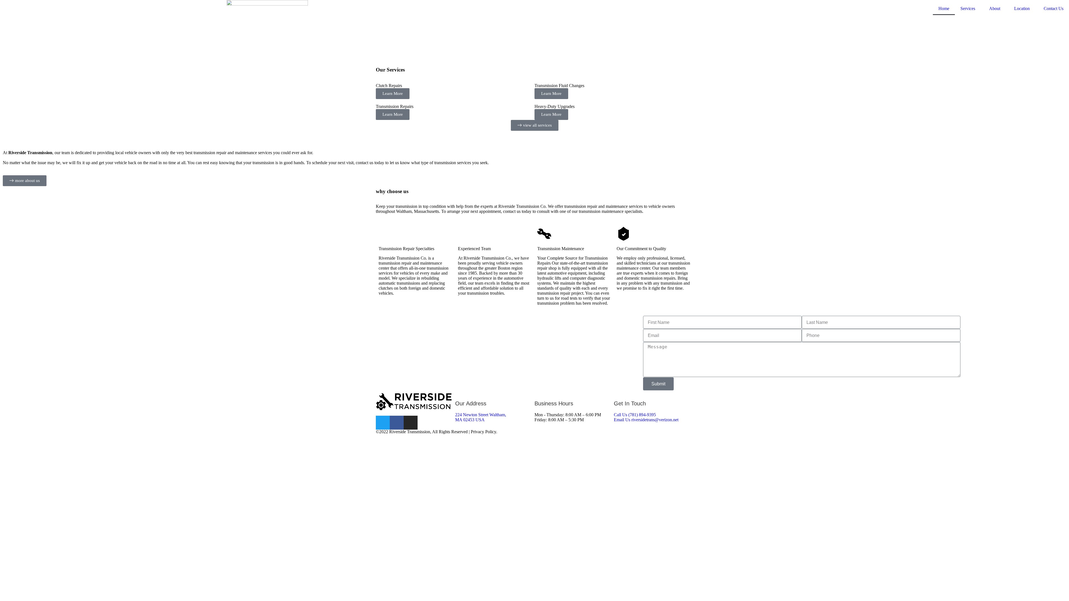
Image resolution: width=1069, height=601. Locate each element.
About (994, 8)
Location (1022, 8)
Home (943, 8)
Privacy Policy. (484, 431)
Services (967, 8)
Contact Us (1053, 8)
